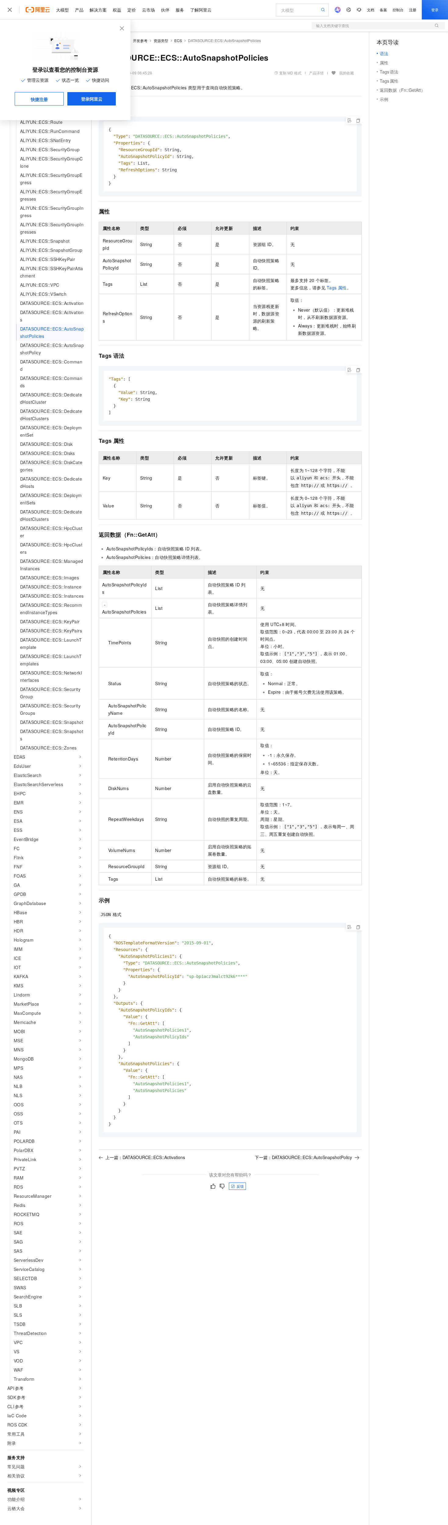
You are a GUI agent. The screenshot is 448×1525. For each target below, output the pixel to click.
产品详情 (316, 72)
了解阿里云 (201, 10)
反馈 (240, 1186)
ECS (178, 40)
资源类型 (161, 40)
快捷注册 (39, 99)
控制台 (398, 9)
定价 (131, 10)
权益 (117, 10)
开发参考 (140, 40)
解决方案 (98, 10)
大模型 (62, 10)
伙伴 (165, 10)
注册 (412, 9)
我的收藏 (346, 72)
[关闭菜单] (10, 10)
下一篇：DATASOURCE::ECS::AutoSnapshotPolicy (303, 1157)
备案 (383, 9)
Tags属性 (337, 288)
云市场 (148, 10)
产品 (79, 10)
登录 (435, 9)
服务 (180, 10)
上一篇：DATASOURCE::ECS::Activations (145, 1157)
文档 (370, 9)
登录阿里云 (91, 99)
